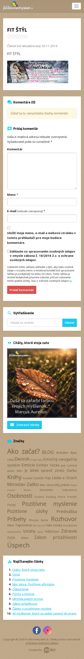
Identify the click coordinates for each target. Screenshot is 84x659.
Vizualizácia (70, 525)
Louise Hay (42, 478)
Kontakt (27, 478)
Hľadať (69, 323)
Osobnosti (19, 495)
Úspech (18, 545)
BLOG (48, 452)
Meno (11, 194)
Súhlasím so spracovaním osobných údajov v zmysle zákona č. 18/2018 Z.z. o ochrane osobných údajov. (42, 255)
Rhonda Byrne (38, 520)
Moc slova (47, 485)
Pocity (11, 505)
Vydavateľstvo (14, 531)
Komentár (15, 149)
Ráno (10, 525)
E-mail (25, 211)
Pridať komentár (22, 290)
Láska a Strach (64, 477)
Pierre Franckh (67, 497)
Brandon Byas (66, 452)
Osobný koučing (45, 497)
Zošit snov (17, 537)
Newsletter (46, 490)
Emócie (28, 465)
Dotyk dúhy (36, 459)
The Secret (39, 525)
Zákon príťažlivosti (55, 537)
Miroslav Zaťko (23, 484)
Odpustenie (69, 490)
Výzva (40, 531)
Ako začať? (23, 451)
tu (71, 281)
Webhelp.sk (50, 650)
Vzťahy (29, 531)
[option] (42, 383)
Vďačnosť (52, 531)
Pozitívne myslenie (49, 503)
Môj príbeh (62, 485)
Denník (22, 459)
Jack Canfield (69, 465)
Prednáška (66, 511)
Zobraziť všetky (24, 424)
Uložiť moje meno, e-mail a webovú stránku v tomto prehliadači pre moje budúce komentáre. (41, 238)
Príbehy (16, 519)
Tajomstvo (23, 525)
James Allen (15, 471)
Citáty (10, 459)
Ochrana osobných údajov (42, 643)
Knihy (14, 477)
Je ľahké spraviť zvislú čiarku (51, 470)
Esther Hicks (48, 465)
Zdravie (69, 531)
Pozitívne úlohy (27, 511)
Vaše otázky (53, 525)
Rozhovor (64, 519)
